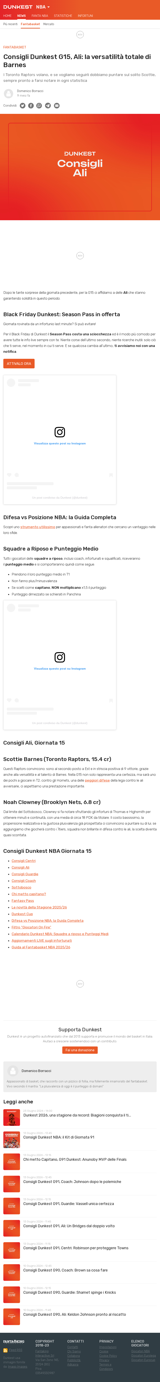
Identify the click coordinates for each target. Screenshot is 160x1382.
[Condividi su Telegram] (48, 105)
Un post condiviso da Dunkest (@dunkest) (60, 497)
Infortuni (85, 16)
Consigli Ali (20, 867)
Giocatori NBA (140, 1351)
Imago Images (17, 1366)
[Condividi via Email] (57, 105)
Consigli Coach (24, 881)
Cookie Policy (108, 1356)
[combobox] (43, 7)
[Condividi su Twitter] (22, 105)
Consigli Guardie (25, 874)
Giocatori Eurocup (143, 1360)
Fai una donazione (80, 1050)
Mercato (48, 24)
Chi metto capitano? (29, 894)
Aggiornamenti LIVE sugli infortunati (42, 940)
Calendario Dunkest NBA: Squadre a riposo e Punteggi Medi (60, 934)
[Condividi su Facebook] (31, 105)
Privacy (104, 1360)
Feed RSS (15, 1350)
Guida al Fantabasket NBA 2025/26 (41, 947)
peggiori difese (97, 780)
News (21, 16)
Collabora (73, 1356)
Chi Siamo (74, 1351)
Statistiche (63, 16)
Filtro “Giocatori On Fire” (31, 927)
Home (7, 16)
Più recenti (10, 24)
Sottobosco (21, 887)
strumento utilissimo (37, 527)
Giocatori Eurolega (143, 1355)
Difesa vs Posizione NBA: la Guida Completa (48, 920)
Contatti (72, 1347)
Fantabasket (30, 24)
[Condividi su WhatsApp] (39, 105)
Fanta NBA (40, 16)
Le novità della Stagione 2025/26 (39, 907)
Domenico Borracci (30, 91)
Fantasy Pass (23, 901)
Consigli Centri (24, 861)
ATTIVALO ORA (19, 363)
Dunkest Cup (22, 914)
